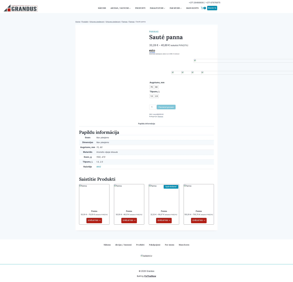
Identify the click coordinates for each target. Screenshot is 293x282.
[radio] (152, 87)
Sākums (102, 8)
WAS (98, 167)
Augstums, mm (157, 82)
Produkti (140, 8)
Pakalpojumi (154, 245)
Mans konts (192, 8)
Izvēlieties (93, 220)
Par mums (169, 245)
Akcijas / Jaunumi (123, 245)
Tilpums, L (155, 91)
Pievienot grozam (166, 107)
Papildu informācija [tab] (146, 124)
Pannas (154, 32)
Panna (94, 211)
